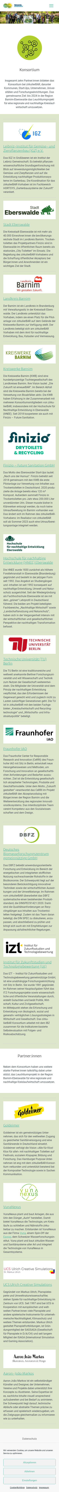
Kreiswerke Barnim (17, 369)
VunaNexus (12, 1207)
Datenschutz (31, 1487)
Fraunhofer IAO (15, 749)
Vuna (23, 1233)
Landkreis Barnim (16, 299)
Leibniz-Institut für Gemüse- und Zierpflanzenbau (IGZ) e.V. (29, 148)
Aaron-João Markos (18, 1373)
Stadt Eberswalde (16, 225)
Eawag (7, 1236)
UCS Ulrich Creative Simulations (27, 1285)
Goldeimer (11, 1125)
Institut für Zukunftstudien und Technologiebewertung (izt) (27, 964)
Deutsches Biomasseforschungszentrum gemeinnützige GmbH (26, 853)
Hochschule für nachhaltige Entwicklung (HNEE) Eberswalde (28, 560)
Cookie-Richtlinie (17, 1487)
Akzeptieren (29, 1462)
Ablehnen (29, 1471)
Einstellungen (29, 1480)
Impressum (44, 1487)
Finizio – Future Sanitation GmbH (29, 465)
